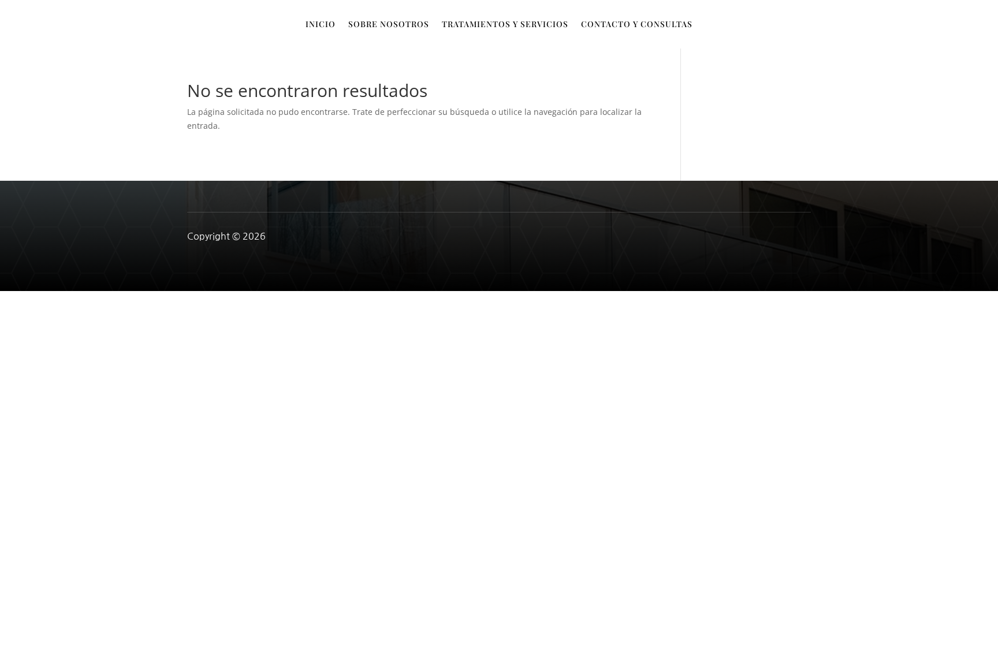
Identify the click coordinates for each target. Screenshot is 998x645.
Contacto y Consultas (636, 24)
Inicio (321, 24)
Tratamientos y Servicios (505, 24)
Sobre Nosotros (388, 24)
